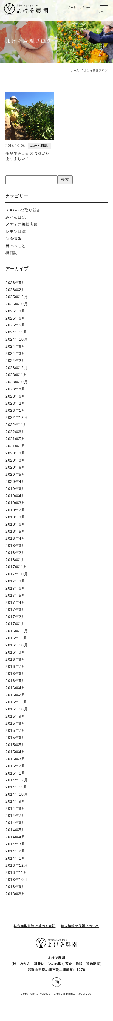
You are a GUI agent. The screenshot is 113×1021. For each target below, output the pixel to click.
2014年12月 (16, 780)
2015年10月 (16, 709)
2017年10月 (16, 574)
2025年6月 (15, 318)
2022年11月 (16, 424)
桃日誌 (11, 253)
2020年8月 (15, 460)
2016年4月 (15, 688)
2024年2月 (15, 360)
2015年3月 (15, 759)
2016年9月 (15, 652)
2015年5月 (15, 744)
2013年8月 (15, 894)
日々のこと (15, 245)
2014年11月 (16, 787)
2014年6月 (15, 822)
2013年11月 (16, 872)
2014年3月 (15, 844)
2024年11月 (16, 332)
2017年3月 (15, 609)
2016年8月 (15, 659)
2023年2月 (15, 403)
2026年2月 (15, 290)
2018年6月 (15, 524)
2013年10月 (16, 879)
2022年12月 (16, 417)
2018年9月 (15, 517)
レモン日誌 (15, 231)
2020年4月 (15, 481)
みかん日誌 (15, 217)
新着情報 (13, 238)
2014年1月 (15, 858)
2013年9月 (15, 886)
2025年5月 (15, 325)
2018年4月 (15, 538)
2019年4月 (15, 496)
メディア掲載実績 (21, 224)
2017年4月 (15, 602)
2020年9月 (15, 453)
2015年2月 (15, 766)
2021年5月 (15, 439)
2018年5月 (15, 531)
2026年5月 (15, 282)
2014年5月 (15, 830)
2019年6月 (15, 488)
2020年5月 (15, 474)
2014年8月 (15, 808)
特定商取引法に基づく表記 (34, 926)
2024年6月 (15, 346)
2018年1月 (15, 560)
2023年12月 (16, 368)
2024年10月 (16, 339)
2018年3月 (15, 545)
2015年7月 (15, 730)
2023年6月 (15, 396)
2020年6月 (15, 467)
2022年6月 (15, 432)
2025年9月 (15, 311)
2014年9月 (15, 801)
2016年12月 (16, 631)
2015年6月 (15, 737)
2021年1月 (15, 446)
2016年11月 (16, 638)
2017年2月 (15, 616)
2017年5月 (15, 595)
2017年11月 (16, 567)
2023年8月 (15, 389)
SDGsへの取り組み (23, 210)
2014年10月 (16, 794)
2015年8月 (15, 723)
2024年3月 (15, 353)
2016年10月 (16, 645)
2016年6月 (15, 673)
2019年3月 (15, 503)
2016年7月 (15, 666)
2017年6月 (15, 588)
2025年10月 (16, 304)
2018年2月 (15, 552)
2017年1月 (15, 624)
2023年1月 (15, 410)
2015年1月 (15, 773)
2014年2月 (15, 851)
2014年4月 (15, 837)
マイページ (86, 7)
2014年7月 (15, 815)
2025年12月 (16, 297)
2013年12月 (16, 865)
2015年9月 (15, 716)
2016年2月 (15, 695)
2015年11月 (16, 702)
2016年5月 (15, 680)
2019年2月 (15, 510)
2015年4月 (15, 752)
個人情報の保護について (80, 926)
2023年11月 (16, 375)
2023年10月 (16, 382)
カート (72, 7)
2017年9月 (15, 581)
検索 (65, 179)
